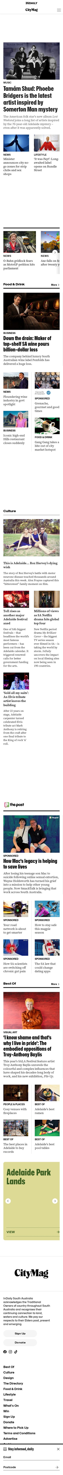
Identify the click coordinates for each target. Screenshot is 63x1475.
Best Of (8, 1367)
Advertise (10, 1438)
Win (6, 1411)
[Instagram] (10, 1351)
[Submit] (56, 1467)
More (54, 284)
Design (8, 1378)
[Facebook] (5, 1351)
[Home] (31, 3)
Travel (7, 1400)
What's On (11, 1405)
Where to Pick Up (15, 1427)
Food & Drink (12, 1389)
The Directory (13, 1383)
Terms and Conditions (19, 1433)
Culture (8, 1372)
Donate (20, 1342)
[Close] (58, 1449)
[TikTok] (15, 1351)
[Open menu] (59, 10)
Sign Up (20, 1333)
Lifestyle (9, 1394)
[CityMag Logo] (32, 10)
